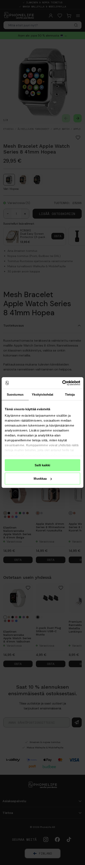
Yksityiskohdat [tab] (42, 394)
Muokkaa (40, 478)
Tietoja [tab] (70, 394)
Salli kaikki (42, 465)
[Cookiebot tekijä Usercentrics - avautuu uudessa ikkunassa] (62, 383)
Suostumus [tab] (15, 394)
